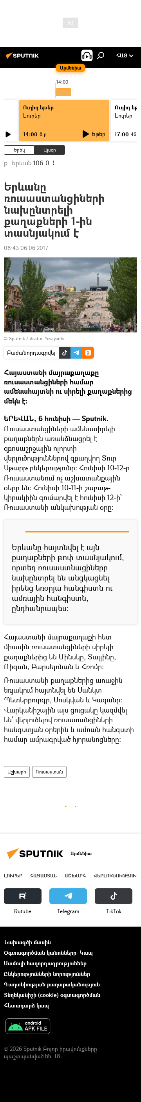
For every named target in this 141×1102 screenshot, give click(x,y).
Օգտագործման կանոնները (40, 952)
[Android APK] (27, 1027)
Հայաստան (43, 875)
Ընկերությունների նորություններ (47, 973)
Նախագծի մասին (27, 942)
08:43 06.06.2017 (26, 248)
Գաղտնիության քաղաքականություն (52, 984)
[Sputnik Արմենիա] (23, 58)
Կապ (86, 952)
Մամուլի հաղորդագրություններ (45, 963)
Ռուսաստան (49, 771)
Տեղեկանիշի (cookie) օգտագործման (52, 994)
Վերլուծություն (116, 875)
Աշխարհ (16, 771)
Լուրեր (32, 115)
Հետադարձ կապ (26, 1005)
